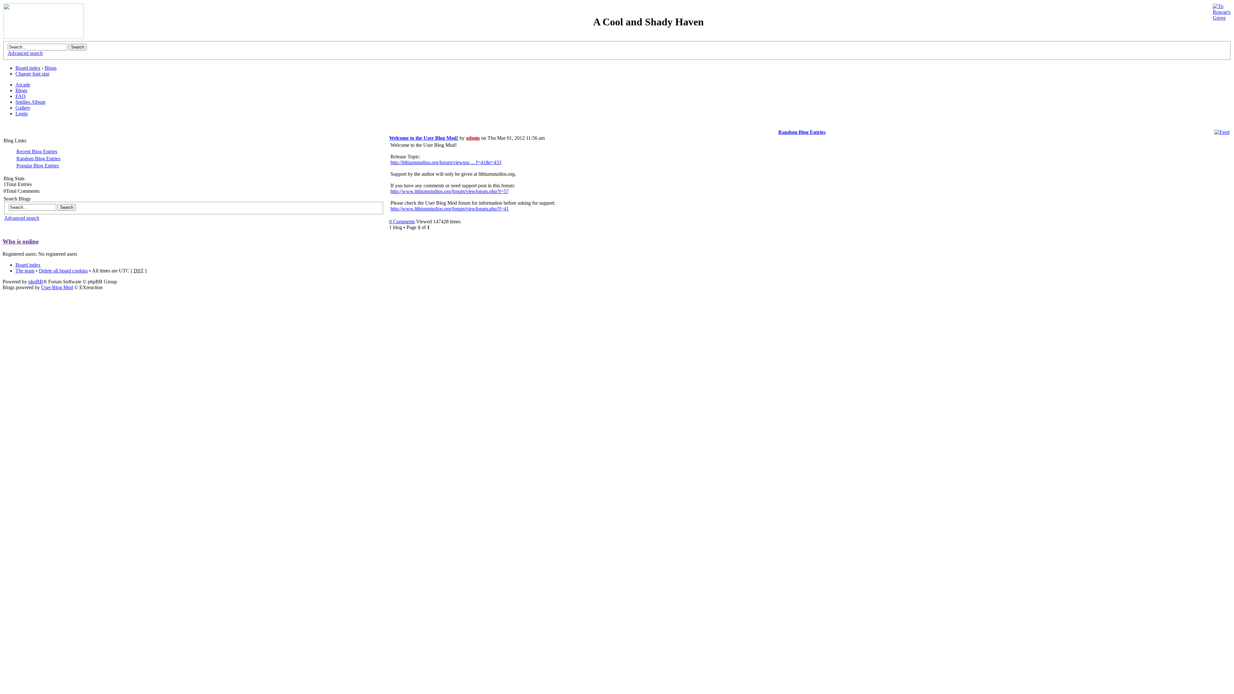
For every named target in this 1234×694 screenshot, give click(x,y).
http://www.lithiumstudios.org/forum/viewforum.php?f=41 (449, 208)
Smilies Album (30, 102)
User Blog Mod (57, 287)
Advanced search (25, 53)
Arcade (22, 84)
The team (24, 270)
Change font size (32, 73)
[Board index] (44, 37)
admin (473, 138)
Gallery (23, 108)
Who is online (21, 241)
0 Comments (402, 221)
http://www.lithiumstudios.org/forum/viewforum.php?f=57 (449, 191)
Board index (27, 68)
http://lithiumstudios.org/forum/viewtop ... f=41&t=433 (445, 162)
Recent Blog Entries (36, 151)
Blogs (51, 68)
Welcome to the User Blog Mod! (423, 138)
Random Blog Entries (38, 158)
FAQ (20, 96)
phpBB (35, 281)
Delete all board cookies (63, 270)
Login (21, 113)
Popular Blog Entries (37, 165)
